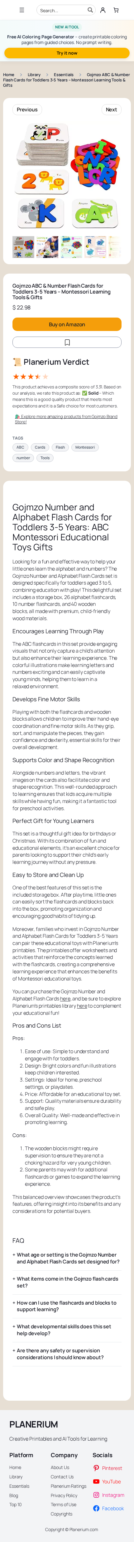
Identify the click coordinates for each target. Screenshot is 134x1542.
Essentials (64, 74)
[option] (47, 247)
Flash (60, 447)
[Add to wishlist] (67, 342)
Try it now (67, 53)
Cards (40, 447)
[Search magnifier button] (90, 10)
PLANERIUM (33, 1424)
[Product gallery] (67, 175)
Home (8, 74)
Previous (27, 109)
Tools (45, 457)
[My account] (103, 10)
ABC (20, 447)
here (65, 998)
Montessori (85, 447)
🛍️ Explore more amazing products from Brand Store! (66, 419)
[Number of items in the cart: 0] (116, 10)
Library (34, 74)
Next (111, 109)
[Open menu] (22, 10)
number (23, 457)
